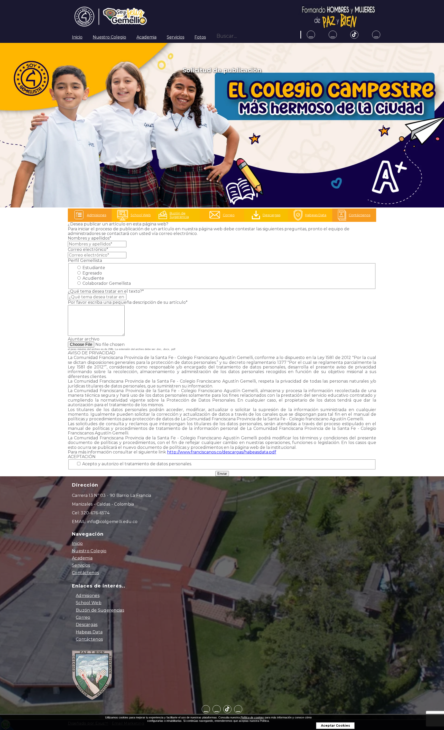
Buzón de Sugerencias (100, 610)
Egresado (91, 273)
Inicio (77, 37)
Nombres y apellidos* (89, 238)
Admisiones (87, 595)
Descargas (87, 624)
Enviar (222, 474)
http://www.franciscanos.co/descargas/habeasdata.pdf (221, 452)
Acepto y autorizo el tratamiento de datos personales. (136, 463)
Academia (146, 37)
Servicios (175, 37)
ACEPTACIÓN (82, 456)
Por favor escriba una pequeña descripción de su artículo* (128, 302)
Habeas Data (89, 632)
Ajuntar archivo (83, 339)
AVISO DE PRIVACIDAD (91, 352)
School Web (88, 602)
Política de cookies (252, 717)
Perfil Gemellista (85, 260)
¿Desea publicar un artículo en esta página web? (118, 224)
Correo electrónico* (88, 249)
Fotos (200, 37)
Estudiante (93, 267)
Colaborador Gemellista (106, 283)
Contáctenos (85, 572)
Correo (83, 617)
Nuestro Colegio (109, 37)
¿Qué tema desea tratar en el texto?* (106, 291)
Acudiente (92, 278)
